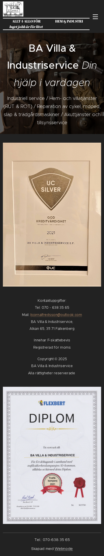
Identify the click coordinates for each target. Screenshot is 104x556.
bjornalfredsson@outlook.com (56, 315)
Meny (95, 16)
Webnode (64, 548)
